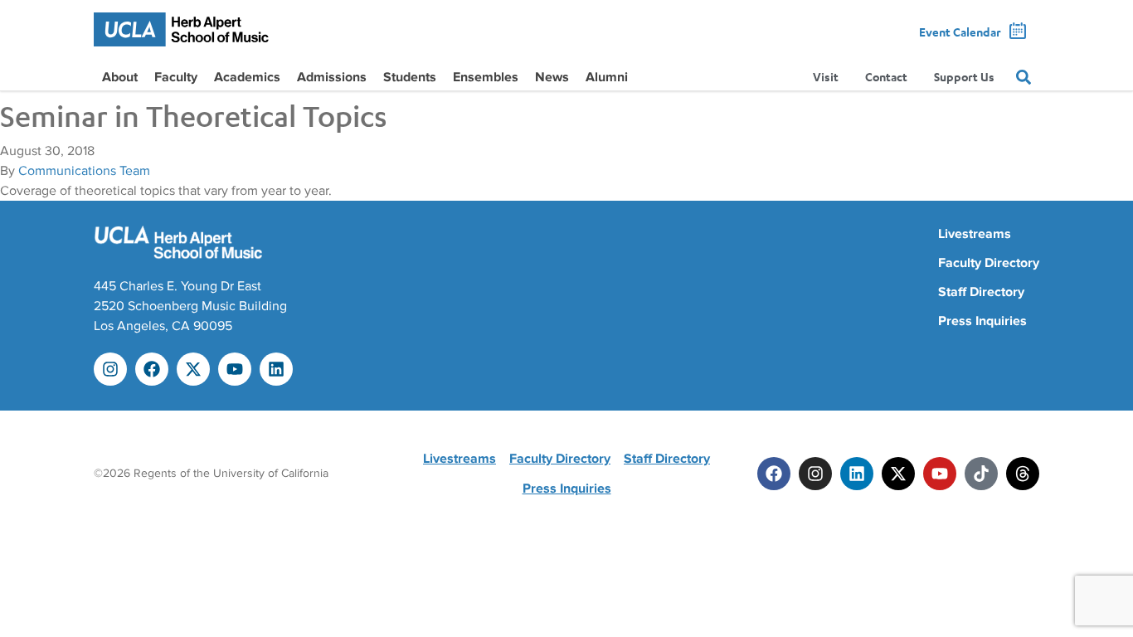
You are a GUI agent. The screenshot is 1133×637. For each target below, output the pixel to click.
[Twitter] (898, 473)
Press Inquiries (982, 321)
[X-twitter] (193, 369)
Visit (826, 77)
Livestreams (974, 234)
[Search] (1023, 77)
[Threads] (1022, 473)
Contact (886, 77)
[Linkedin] (276, 369)
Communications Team (84, 171)
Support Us (964, 77)
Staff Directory (981, 292)
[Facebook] (151, 369)
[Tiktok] (981, 473)
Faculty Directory (988, 263)
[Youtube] (234, 369)
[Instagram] (110, 369)
